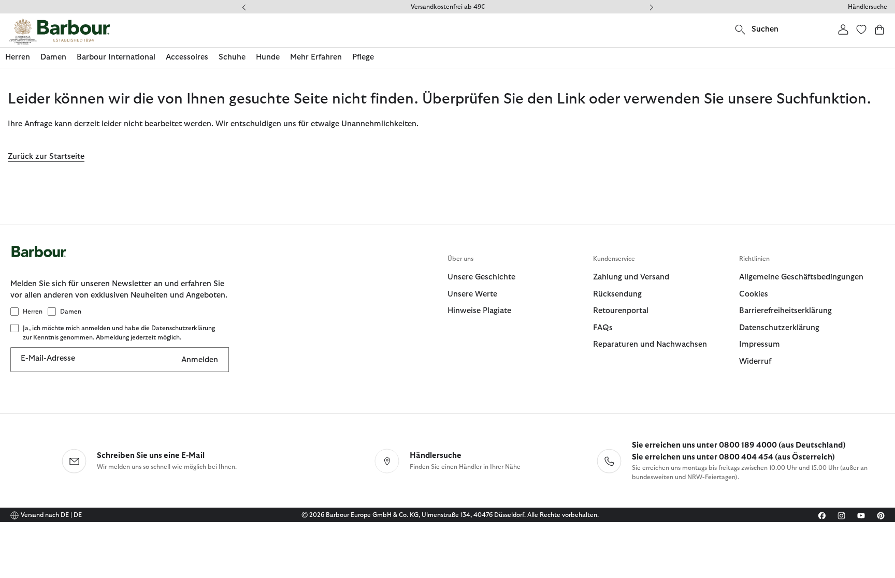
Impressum (759, 344)
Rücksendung (617, 294)
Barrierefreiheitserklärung (785, 311)
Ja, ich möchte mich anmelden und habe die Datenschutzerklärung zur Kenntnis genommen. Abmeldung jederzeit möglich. (119, 332)
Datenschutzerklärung (779, 328)
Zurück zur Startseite (46, 156)
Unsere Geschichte (481, 277)
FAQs (603, 328)
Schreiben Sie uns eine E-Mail (151, 456)
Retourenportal (620, 311)
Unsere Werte (472, 294)
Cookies (753, 294)
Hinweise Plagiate (479, 311)
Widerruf (755, 361)
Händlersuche (867, 7)
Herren (32, 311)
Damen (70, 311)
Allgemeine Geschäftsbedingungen (801, 277)
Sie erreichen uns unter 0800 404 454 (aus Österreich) (733, 457)
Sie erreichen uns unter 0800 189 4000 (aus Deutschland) (739, 445)
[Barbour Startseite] (59, 32)
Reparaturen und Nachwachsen (650, 344)
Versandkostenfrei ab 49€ (448, 7)
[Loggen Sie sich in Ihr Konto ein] (843, 29)
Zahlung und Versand (631, 277)
